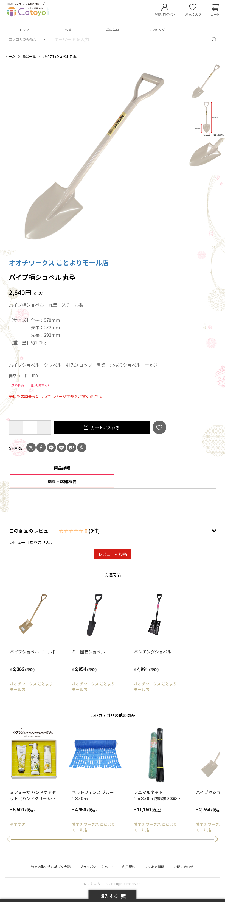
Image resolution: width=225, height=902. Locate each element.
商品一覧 (29, 56)
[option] (94, 156)
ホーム (10, 56)
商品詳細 (62, 467)
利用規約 (128, 866)
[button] (217, 839)
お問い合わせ (183, 866)
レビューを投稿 (112, 554)
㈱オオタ (17, 824)
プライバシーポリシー (96, 866)
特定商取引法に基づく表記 (51, 866)
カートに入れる (105, 427)
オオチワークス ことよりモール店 (59, 262)
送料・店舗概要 (62, 481)
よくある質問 (154, 866)
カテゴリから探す (23, 39)
